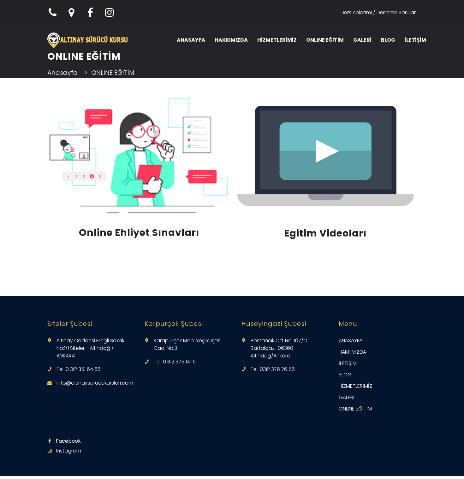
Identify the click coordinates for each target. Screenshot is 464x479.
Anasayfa (62, 72)
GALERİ (362, 40)
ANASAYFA (191, 40)
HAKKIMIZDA (231, 40)
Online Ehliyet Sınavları (139, 232)
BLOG (388, 40)
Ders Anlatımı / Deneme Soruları (379, 12)
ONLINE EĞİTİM (325, 40)
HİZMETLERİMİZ (277, 40)
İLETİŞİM (415, 40)
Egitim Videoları (325, 233)
